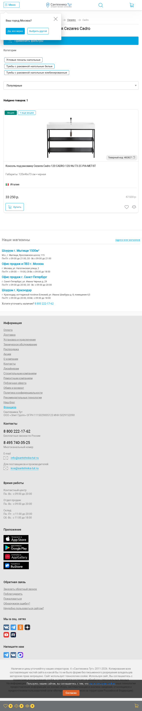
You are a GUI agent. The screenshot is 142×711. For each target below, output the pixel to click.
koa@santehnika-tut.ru (24, 468)
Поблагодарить (13, 593)
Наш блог (9, 402)
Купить (17, 207)
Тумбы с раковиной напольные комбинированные (36, 72)
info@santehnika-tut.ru (25, 458)
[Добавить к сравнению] (134, 207)
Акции (7, 354)
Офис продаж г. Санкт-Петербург (24, 277)
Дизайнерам (11, 368)
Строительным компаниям (20, 373)
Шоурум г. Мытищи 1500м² (20, 250)
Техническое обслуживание (20, 344)
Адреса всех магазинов (127, 240)
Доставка (10, 334)
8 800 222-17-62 (44, 303)
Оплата (8, 329)
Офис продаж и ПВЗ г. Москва (23, 264)
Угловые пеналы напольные (23, 59)
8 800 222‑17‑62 (17, 431)
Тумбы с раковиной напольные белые (29, 66)
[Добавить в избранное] (127, 207)
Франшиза (10, 407)
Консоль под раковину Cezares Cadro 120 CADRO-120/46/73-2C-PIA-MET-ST (51, 165)
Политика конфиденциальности (23, 392)
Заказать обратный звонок (20, 589)
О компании (11, 358)
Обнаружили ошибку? (17, 603)
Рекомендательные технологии (23, 397)
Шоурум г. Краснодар (17, 290)
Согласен (71, 693)
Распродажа (11, 349)
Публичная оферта (15, 383)
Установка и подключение (20, 339)
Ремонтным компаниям (18, 378)
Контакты (10, 363)
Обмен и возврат (14, 387)
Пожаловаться (13, 598)
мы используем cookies (102, 683)
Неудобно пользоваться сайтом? (24, 608)
